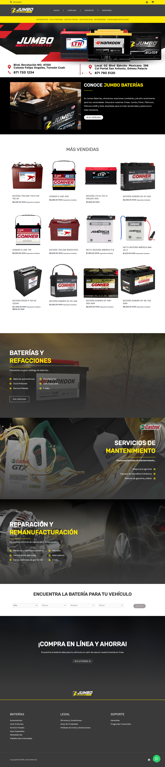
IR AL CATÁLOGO (93, 117)
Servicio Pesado (17, 727)
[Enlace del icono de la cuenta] (147, 2)
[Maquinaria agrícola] (144, 469)
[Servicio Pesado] (19, 388)
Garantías (115, 720)
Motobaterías (16, 735)
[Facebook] (149, 760)
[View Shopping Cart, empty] (152, 2)
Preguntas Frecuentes (121, 724)
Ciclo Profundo (16, 724)
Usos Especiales (17, 731)
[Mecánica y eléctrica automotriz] (27, 551)
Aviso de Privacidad (69, 724)
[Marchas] (55, 551)
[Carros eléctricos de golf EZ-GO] (26, 560)
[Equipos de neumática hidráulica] (137, 474)
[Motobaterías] (47, 379)
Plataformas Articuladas (21, 738)
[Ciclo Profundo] (18, 384)
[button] (16, 2)
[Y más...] (44, 388)
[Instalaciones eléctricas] (23, 555)
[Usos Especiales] (48, 384)
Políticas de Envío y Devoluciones (75, 727)
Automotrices (16, 720)
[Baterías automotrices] (22, 379)
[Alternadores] (57, 555)
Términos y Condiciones (71, 720)
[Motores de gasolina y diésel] (140, 478)
